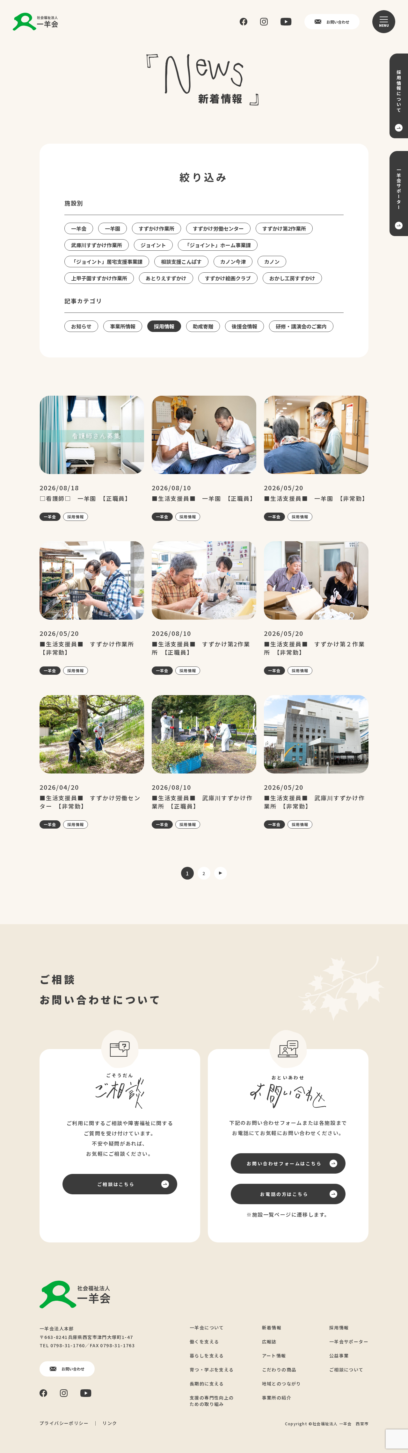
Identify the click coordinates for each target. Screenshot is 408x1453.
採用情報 (75, 516)
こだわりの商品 (279, 1369)
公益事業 (339, 1355)
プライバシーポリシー (64, 1423)
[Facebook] (243, 22)
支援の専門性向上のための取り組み (212, 1400)
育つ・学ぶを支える (212, 1369)
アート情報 (274, 1355)
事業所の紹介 (276, 1397)
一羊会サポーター (348, 1341)
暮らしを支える (207, 1355)
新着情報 (272, 1327)
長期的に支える (207, 1383)
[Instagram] (264, 21)
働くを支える (204, 1341)
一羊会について (207, 1327)
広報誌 (269, 1341)
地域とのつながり (281, 1383)
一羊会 (50, 516)
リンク (109, 1423)
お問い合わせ (337, 22)
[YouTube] (286, 21)
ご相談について (346, 1369)
